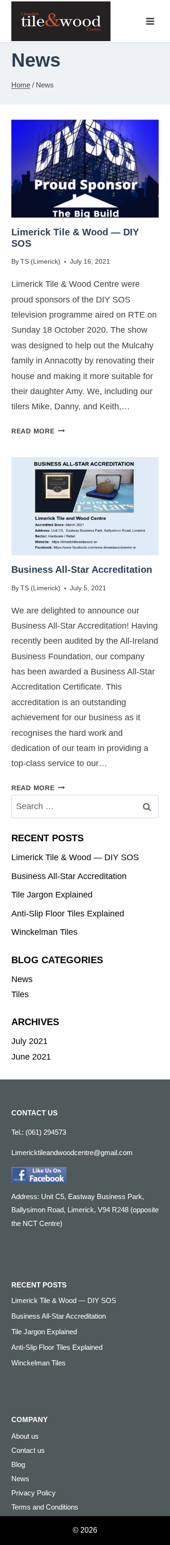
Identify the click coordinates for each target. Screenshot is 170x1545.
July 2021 (29, 1041)
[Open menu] (150, 21)
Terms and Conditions (44, 1507)
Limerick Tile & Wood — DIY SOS (75, 857)
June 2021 (31, 1057)
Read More (38, 431)
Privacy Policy (33, 1493)
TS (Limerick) (40, 261)
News (22, 979)
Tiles (20, 994)
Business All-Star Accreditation (81, 569)
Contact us (28, 1450)
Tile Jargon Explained (52, 894)
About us (25, 1436)
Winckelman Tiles (44, 932)
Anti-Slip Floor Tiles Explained (67, 913)
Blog (18, 1464)
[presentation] (85, 169)
